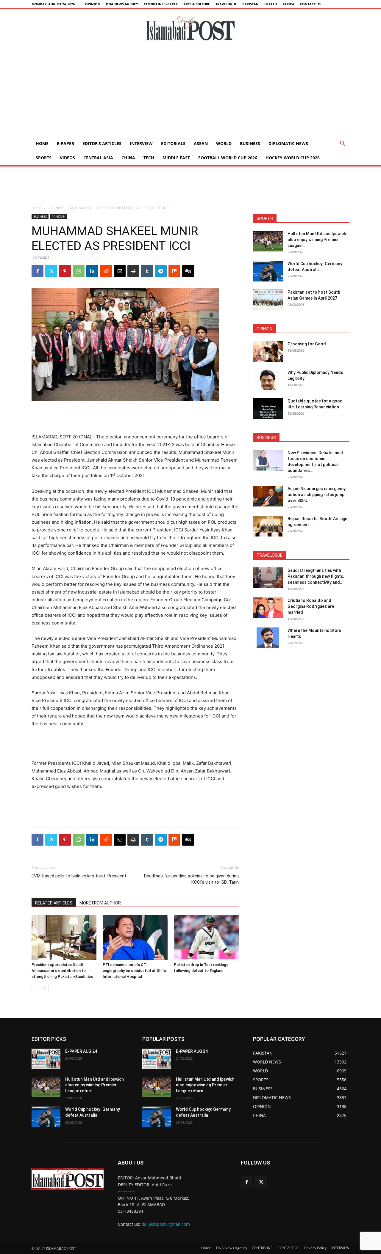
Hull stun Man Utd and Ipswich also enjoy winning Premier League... (317, 239)
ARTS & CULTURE (196, 4)
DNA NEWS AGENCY (122, 4)
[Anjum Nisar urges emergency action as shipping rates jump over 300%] (268, 496)
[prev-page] (35, 988)
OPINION (92, 4)
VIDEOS (67, 158)
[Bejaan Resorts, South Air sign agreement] (268, 526)
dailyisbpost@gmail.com (165, 1224)
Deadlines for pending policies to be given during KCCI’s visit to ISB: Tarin (191, 879)
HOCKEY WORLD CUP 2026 (293, 158)
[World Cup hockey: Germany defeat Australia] (268, 271)
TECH (148, 158)
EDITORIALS (173, 143)
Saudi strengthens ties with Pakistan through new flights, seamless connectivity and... (316, 576)
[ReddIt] (106, 271)
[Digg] (188, 271)
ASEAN (201, 143)
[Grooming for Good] (268, 351)
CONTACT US (310, 4)
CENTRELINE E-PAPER (161, 4)
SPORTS (43, 158)
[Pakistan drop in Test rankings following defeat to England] (206, 937)
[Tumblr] (147, 271)
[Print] (133, 271)
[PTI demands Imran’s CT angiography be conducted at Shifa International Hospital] (135, 937)
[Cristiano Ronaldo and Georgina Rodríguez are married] (268, 607)
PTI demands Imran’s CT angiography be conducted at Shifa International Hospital (134, 970)
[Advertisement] (190, 91)
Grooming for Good (307, 344)
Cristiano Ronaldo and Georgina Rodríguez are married (311, 606)
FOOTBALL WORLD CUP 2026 (227, 158)
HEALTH (270, 4)
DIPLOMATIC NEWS (288, 143)
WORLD (224, 143)
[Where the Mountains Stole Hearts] (268, 637)
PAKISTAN (250, 4)
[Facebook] (37, 271)
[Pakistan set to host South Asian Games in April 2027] (268, 299)
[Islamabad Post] (190, 28)
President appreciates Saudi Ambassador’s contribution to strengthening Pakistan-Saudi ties (62, 970)
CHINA (128, 158)
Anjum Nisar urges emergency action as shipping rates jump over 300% (317, 494)
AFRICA (288, 4)
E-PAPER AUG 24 (81, 1051)
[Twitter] (51, 271)
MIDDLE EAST (176, 158)
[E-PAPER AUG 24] (46, 1059)
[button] (342, 144)
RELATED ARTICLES (53, 903)
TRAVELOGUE (226, 4)
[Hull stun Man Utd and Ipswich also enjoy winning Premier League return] (268, 241)
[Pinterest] (65, 271)
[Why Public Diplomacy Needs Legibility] (268, 379)
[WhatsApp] (79, 271)
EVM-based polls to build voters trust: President (79, 876)
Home (42, 143)
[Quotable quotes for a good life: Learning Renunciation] (268, 408)
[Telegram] (161, 271)
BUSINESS (250, 143)
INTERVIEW (141, 143)
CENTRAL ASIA (98, 158)
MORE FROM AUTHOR (100, 903)
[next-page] (45, 988)
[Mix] (174, 271)
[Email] (120, 271)
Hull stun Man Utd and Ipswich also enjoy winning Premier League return (94, 1085)
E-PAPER (65, 143)
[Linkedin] (92, 271)
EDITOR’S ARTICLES (101, 143)
